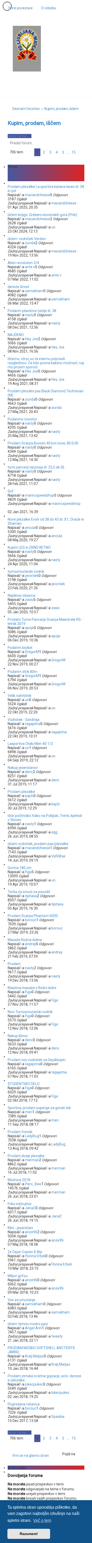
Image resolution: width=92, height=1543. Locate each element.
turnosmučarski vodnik (26, 571)
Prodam (14, 964)
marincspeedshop (39, 495)
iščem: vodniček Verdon (27, 239)
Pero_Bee (33, 1184)
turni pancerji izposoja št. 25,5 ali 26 (36, 467)
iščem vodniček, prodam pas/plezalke (38, 844)
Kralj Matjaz (34, 1356)
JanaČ (30, 1208)
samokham (34, 291)
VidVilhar (58, 856)
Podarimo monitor (22, 419)
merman (32, 1160)
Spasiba (57, 1416)
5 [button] (63, 152)
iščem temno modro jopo (28, 1324)
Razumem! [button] (29, 1534)
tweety (57, 1336)
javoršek (32, 576)
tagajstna (32, 724)
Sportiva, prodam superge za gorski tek (39, 1108)
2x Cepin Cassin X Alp (25, 1252)
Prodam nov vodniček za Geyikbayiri (36, 1060)
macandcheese (37, 195)
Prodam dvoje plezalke (26, 1156)
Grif (11, 491)
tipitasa (31, 896)
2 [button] (44, 152)
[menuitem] (46, 8)
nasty (29, 315)
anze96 (31, 1232)
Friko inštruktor (20, 1204)
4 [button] (57, 152)
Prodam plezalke (21, 792)
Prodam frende (20, 1132)
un (53, 227)
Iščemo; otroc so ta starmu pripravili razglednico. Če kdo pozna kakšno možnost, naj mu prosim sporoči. (46, 363)
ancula (30, 528)
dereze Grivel (18, 287)
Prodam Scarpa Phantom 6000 (33, 916)
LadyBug (32, 1136)
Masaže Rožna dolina (25, 940)
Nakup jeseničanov (23, 768)
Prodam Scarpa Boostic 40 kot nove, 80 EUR (43, 443)
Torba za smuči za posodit (29, 892)
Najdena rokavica (21, 595)
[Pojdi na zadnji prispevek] (78, 203)
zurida (30, 243)
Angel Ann (33, 1328)
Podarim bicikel (20, 648)
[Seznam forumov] (26, 44)
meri (28, 1112)
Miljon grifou (18, 1276)
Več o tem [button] (42, 1520)
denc (29, 772)
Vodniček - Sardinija (23, 720)
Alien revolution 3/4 (23, 263)
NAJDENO (16, 335)
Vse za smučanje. (22, 1300)
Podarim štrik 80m (22, 672)
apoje (29, 628)
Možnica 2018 (19, 1180)
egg (54, 832)
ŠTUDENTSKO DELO (24, 1084)
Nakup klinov (18, 1036)
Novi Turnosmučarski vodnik (30, 1012)
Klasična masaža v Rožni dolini (32, 988)
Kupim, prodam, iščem (34, 123)
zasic (29, 600)
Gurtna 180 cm (19, 868)
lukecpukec (34, 1384)
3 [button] (50, 152)
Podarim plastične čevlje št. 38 (32, 311)
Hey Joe (31, 339)
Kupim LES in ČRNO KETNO (29, 547)
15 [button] (74, 152)
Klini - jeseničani (20, 1228)
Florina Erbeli (35, 1256)
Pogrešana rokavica (24, 1404)
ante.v (30, 267)
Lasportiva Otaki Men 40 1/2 (30, 744)
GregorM (32, 652)
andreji (30, 944)
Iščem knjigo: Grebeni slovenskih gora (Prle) (42, 215)
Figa (28, 872)
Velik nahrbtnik (19, 696)
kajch (29, 796)
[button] (28, 152)
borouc (30, 920)
